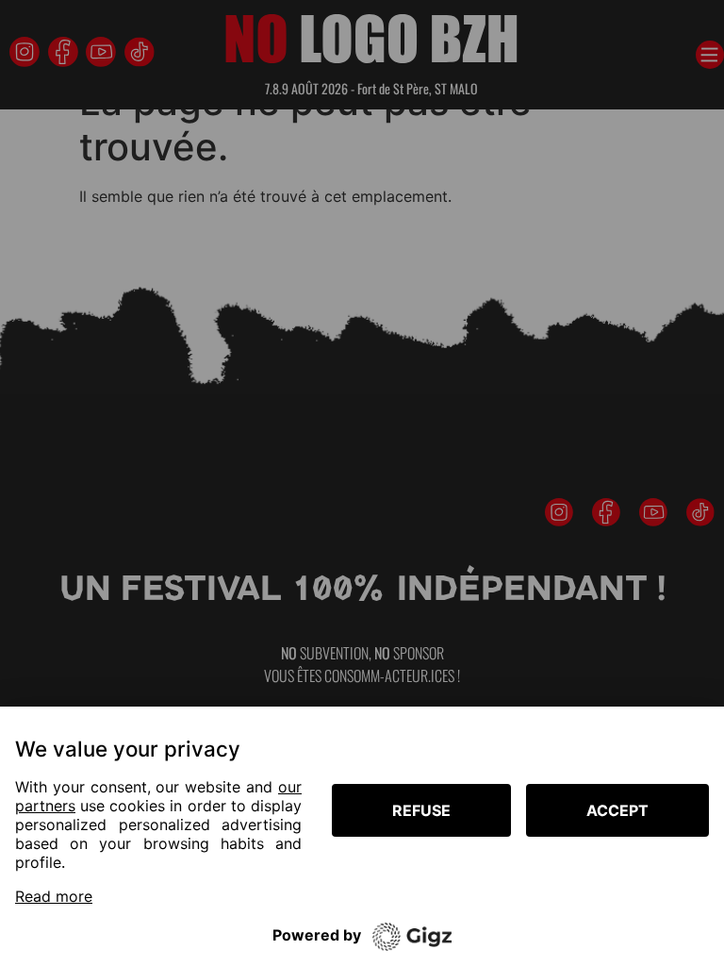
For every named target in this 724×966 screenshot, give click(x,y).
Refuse (421, 810)
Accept (617, 810)
